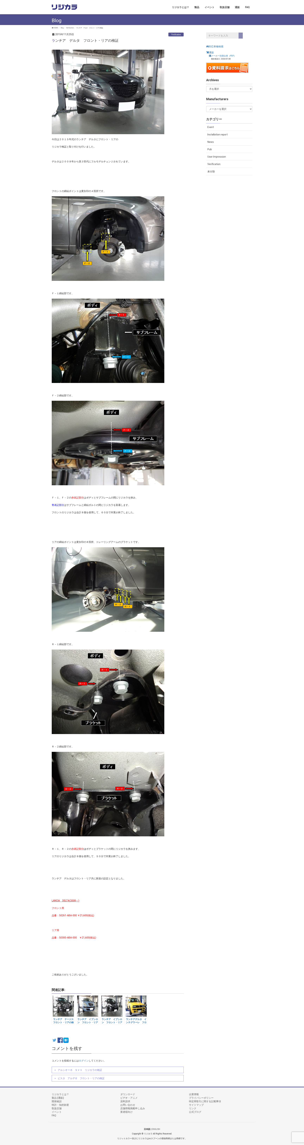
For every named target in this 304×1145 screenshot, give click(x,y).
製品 (54, 1098)
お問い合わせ (127, 1105)
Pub (209, 149)
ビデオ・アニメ (129, 1098)
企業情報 (194, 1094)
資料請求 (125, 1101)
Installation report (217, 134)
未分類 (211, 171)
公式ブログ (195, 1112)
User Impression (216, 156)
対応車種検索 (216, 46)
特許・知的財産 (60, 1105)
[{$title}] (66, 1040)
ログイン (84, 1060)
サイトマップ (196, 1105)
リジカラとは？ (60, 1094)
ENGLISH (156, 1129)
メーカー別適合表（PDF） (223, 56)
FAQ (54, 1115)
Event (210, 127)
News (210, 142)
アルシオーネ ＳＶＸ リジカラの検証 (80, 1070)
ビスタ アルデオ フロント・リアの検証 (81, 1078)
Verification (176, 34)
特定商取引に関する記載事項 (205, 1101)
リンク (192, 1108)
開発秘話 (57, 1101)
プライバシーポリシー (201, 1098)
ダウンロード (127, 1094)
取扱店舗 (57, 1108)
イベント (57, 1112)
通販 (211, 52)
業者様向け (126, 1112)
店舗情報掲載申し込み (132, 1108)
